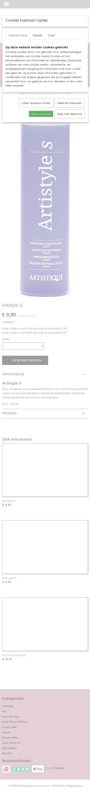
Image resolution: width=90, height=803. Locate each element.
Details (37, 35)
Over (51, 35)
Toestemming (17, 35)
